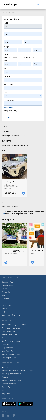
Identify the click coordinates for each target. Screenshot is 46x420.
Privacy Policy (7, 305)
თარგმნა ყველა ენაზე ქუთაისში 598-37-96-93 (14, 250)
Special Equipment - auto (11, 354)
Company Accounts (9, 384)
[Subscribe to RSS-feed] (14, 415)
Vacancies (5, 344)
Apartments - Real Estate (11, 315)
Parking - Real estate (9, 335)
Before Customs (29, 57)
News (4, 295)
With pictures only (10, 111)
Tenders (5, 377)
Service (4, 338)
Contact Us (6, 292)
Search (4, 309)
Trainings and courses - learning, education (17, 370)
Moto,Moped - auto (9, 358)
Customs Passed (10, 57)
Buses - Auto (6, 387)
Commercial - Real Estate (11, 328)
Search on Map (7, 282)
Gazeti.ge (19, 412)
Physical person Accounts (11, 374)
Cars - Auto (11, 13)
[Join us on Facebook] (3, 415)
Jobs (3, 390)
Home (3, 13)
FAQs (4, 312)
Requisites (6, 394)
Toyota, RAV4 (10, 182)
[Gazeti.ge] (9, 6)
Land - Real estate (8, 331)
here (3, 214)
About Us (5, 289)
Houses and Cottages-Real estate (14, 325)
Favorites (5, 299)
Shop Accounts (7, 348)
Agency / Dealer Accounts (11, 380)
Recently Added (7, 285)
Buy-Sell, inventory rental (11, 341)
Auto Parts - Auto (8, 351)
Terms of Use (7, 302)
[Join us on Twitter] (8, 415)
